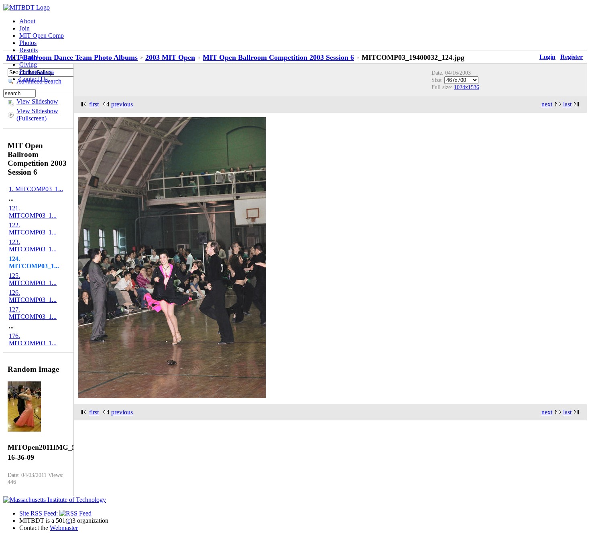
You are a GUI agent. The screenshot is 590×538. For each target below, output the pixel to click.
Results (28, 50)
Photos (28, 42)
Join (24, 28)
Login (547, 56)
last (567, 104)
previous (122, 104)
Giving (28, 64)
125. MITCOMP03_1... (33, 279)
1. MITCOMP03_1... (36, 188)
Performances (36, 71)
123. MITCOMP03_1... (33, 245)
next (546, 104)
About (27, 21)
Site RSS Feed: (39, 513)
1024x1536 (466, 87)
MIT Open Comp (41, 35)
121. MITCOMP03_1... (33, 212)
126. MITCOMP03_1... (33, 296)
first (94, 104)
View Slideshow (37, 101)
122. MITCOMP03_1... (33, 229)
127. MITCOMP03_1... (33, 313)
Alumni (29, 57)
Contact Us (33, 78)
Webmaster (64, 527)
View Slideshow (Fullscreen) (37, 115)
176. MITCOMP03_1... (33, 339)
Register (571, 56)
